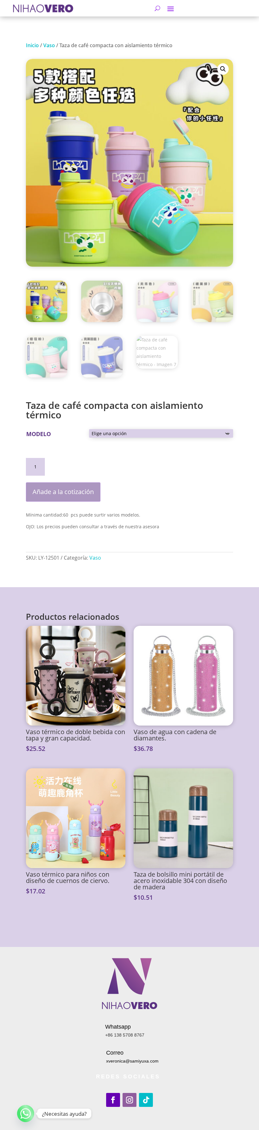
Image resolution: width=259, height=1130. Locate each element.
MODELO (38, 434)
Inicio (32, 45)
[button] (223, 69)
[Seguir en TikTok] (146, 1100)
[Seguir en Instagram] (129, 1100)
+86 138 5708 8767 (124, 1035)
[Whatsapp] (25, 1113)
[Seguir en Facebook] (113, 1100)
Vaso (49, 45)
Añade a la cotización (63, 491)
